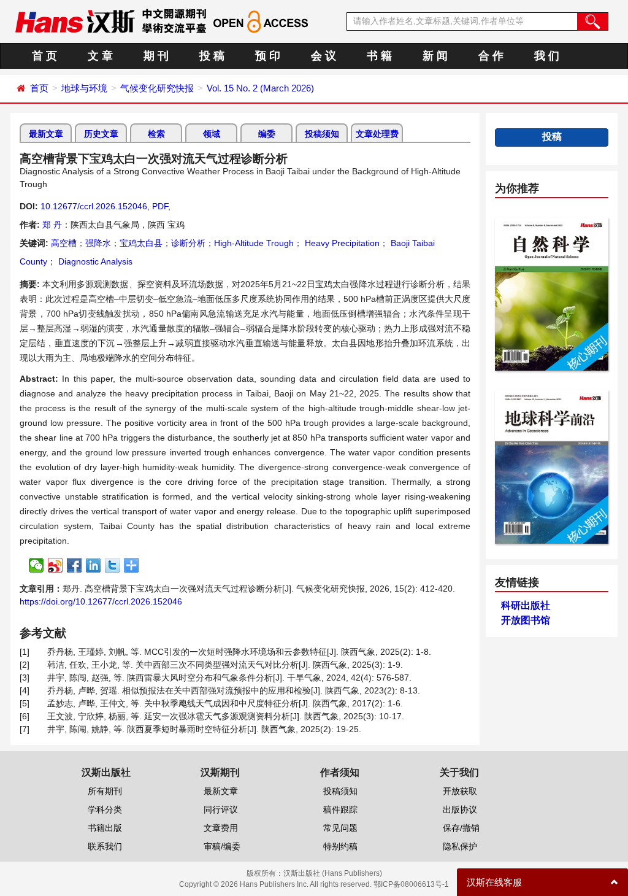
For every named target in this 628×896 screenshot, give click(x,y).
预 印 (267, 56)
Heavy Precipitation (341, 243)
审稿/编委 (222, 846)
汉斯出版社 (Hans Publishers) (332, 873)
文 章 (100, 56)
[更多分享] (131, 565)
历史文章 (101, 134)
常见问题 (340, 828)
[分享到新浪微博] (55, 565)
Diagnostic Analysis (94, 261)
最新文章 (46, 134)
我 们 (546, 56)
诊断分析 (188, 243)
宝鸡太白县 (141, 243)
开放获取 (460, 791)
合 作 (491, 56)
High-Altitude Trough (254, 243)
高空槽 (64, 243)
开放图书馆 (525, 620)
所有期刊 (105, 791)
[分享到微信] (36, 565)
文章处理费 (377, 134)
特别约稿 (340, 846)
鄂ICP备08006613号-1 (411, 884)
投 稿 (211, 56)
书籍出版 (105, 828)
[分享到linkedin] (93, 565)
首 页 (44, 56)
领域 (211, 134)
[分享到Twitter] (112, 565)
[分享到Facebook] (74, 565)
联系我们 (105, 846)
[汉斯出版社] (74, 21)
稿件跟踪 (340, 809)
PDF (160, 206)
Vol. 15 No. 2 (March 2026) (260, 88)
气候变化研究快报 (157, 88)
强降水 (98, 243)
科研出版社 (525, 605)
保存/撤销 (461, 828)
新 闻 (435, 56)
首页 (39, 88)
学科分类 (105, 809)
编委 (266, 134)
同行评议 (221, 809)
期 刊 (156, 56)
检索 (156, 134)
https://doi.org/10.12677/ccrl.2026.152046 (101, 601)
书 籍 (379, 56)
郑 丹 (52, 225)
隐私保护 (460, 846)
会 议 (323, 56)
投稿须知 (322, 134)
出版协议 (460, 809)
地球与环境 (84, 88)
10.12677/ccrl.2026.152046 (93, 206)
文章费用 (221, 828)
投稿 (552, 136)
